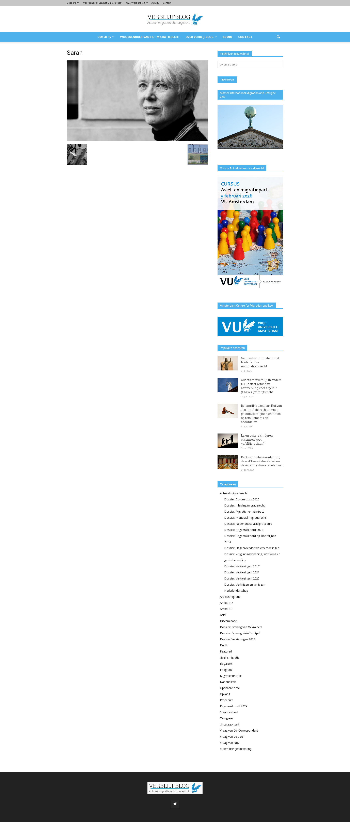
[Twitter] (175, 804)
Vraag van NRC (230, 743)
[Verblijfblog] (175, 19)
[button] (278, 37)
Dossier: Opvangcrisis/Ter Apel (240, 633)
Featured (226, 651)
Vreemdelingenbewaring (235, 749)
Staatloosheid (229, 712)
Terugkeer (226, 718)
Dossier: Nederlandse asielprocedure (248, 524)
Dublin (224, 645)
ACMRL (155, 2)
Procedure (227, 700)
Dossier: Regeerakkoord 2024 (243, 530)
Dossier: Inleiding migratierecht (244, 505)
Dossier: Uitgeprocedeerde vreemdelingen (251, 548)
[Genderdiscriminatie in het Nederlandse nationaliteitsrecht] (228, 363)
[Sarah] (137, 140)
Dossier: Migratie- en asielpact (244, 511)
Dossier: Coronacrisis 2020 (241, 499)
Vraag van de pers (231, 736)
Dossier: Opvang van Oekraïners (241, 627)
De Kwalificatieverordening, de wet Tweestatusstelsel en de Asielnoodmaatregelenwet (261, 461)
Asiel (223, 615)
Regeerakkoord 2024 (233, 706)
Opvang (225, 694)
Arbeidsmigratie (230, 597)
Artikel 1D (226, 603)
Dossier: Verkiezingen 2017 (241, 566)
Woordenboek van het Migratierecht (102, 2)
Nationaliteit (228, 682)
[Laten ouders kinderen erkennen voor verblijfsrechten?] (228, 441)
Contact (167, 2)
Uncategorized (229, 724)
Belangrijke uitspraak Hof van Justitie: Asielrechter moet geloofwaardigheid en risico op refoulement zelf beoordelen (261, 414)
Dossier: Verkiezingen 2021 (241, 572)
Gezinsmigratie (229, 657)
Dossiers (71, 2)
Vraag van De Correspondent (239, 730)
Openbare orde (230, 688)
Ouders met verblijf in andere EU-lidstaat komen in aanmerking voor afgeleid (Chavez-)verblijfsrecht (261, 386)
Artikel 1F (226, 609)
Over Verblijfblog (135, 2)
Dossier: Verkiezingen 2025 (241, 578)
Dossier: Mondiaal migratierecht (245, 517)
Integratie (226, 670)
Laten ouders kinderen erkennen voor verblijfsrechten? (257, 439)
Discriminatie (228, 621)
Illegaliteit (226, 663)
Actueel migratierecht (234, 493)
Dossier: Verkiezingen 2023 (237, 639)
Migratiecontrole (231, 676)
